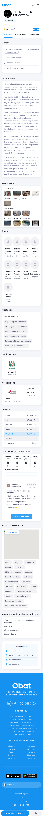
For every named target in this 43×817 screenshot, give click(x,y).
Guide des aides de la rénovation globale (21, 728)
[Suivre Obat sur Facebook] (15, 703)
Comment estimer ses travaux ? (21, 719)
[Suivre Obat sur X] (21, 703)
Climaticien (31, 749)
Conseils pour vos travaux (21, 734)
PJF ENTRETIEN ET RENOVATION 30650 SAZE (22, 49)
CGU (21, 797)
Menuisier (31, 752)
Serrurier (11, 749)
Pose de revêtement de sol (16, 346)
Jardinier (11, 758)
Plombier (11, 755)
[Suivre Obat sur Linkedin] (8, 703)
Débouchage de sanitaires (15, 331)
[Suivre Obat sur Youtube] (28, 703)
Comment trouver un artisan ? (21, 716)
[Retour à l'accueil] (6, 4)
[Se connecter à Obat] (38, 5)
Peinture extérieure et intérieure (18, 341)
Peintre (11, 752)
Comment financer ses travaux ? (21, 722)
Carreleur (31, 758)
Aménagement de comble (16, 326)
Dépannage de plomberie (15, 322)
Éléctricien (11, 746)
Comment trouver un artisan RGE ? (21, 731)
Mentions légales (21, 793)
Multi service (9, 316)
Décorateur (31, 755)
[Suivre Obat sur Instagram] (34, 703)
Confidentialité (21, 801)
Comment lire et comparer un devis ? (21, 725)
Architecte (31, 746)
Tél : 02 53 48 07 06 (21, 805)
